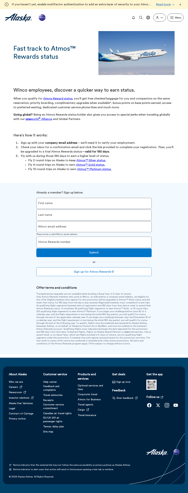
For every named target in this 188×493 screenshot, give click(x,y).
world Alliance (39, 119)
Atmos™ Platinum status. (94, 169)
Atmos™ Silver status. (91, 160)
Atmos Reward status (58, 98)
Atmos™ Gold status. (90, 164)
